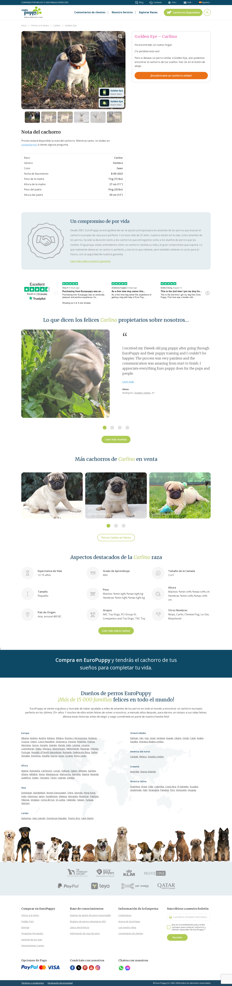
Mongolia (73, 796)
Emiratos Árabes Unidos (151, 741)
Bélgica (59, 738)
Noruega (84, 748)
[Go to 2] (48, 117)
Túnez (53, 777)
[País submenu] (176, 2)
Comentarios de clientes (130, 933)
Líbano (177, 738)
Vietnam (25, 803)
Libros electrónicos (79, 927)
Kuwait (169, 738)
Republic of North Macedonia (46, 752)
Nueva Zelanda (148, 771)
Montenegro (58, 748)
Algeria (24, 770)
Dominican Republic (57, 818)
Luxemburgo (27, 748)
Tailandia (70, 799)
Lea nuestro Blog (127, 927)
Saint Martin (87, 818)
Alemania (26, 745)
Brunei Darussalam (56, 792)
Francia (91, 741)
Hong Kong (89, 792)
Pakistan (94, 796)
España (45, 755)
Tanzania (44, 777)
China (70, 792)
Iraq (147, 738)
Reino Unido (80, 755)
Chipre (33, 741)
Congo (56, 770)
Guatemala (135, 790)
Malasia (63, 796)
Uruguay (192, 790)
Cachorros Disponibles (186, 12)
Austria (42, 738)
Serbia (94, 752)
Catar (193, 738)
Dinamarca (61, 741)
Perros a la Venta (30, 915)
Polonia (94, 748)
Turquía (89, 799)
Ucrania (69, 755)
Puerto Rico (74, 818)
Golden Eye (116, 90)
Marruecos (65, 774)
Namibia (76, 774)
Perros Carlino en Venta (116, 537)
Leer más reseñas (116, 439)
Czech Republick (46, 741)
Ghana (24, 774)
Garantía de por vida (31, 939)
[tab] (105, 428)
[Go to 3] (65, 117)
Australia (134, 771)
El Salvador (183, 786)
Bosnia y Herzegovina (76, 738)
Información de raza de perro (85, 933)
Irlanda (61, 745)
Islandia (53, 745)
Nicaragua (154, 790)
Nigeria (85, 774)
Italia (68, 745)
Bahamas (26, 818)
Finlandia (81, 741)
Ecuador (194, 786)
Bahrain (134, 738)
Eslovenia (36, 755)
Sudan (35, 777)
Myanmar (84, 796)
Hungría (44, 745)
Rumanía (66, 752)
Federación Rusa (81, 752)
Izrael (152, 738)
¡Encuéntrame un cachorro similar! (171, 75)
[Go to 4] (81, 117)
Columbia (159, 786)
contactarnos (29, 144)
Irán (141, 738)
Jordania (161, 738)
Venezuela (181, 790)
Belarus (51, 738)
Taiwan (80, 799)
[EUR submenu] (192, 2)
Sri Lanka (60, 799)
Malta (38, 748)
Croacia (25, 741)
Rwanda (94, 774)
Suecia (54, 755)
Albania (25, 738)
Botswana (35, 770)
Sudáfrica (26, 777)
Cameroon (46, 770)
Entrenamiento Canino (32, 945)
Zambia (71, 777)
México (143, 756)
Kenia (42, 774)
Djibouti (65, 770)
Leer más (128, 381)
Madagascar (52, 774)
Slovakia (25, 755)
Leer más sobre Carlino (116, 631)
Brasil (144, 786)
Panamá (164, 790)
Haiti (145, 790)
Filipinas (25, 799)
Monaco (47, 748)
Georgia (78, 792)
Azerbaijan (26, 792)
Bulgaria (92, 738)
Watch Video (116, 94)
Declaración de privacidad (60, 983)
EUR (189, 2)
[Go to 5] (98, 117)
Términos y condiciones (32, 983)
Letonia (76, 745)
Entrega (25, 927)
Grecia (35, 745)
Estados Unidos (142, 392)
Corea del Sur (47, 799)
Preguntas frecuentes (32, 933)
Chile (150, 786)
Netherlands (72, 748)
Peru (172, 790)
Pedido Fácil (27, 921)
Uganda (62, 777)
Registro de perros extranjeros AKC (88, 921)
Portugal (25, 752)
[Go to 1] (32, 117)
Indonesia (32, 796)
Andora (33, 738)
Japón (42, 796)
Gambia (92, 770)
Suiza (61, 755)
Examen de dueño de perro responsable (90, 915)
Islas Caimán (38, 818)
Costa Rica (170, 786)
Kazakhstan (52, 796)
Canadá (134, 756)
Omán (186, 738)
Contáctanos (124, 915)
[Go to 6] (114, 117)
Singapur (35, 799)
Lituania (85, 745)
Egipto (74, 770)
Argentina (135, 786)
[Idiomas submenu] (210, 2)
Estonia (72, 741)
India (23, 796)
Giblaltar (33, 774)
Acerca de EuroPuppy (129, 921)
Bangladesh (39, 792)
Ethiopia (82, 770)
